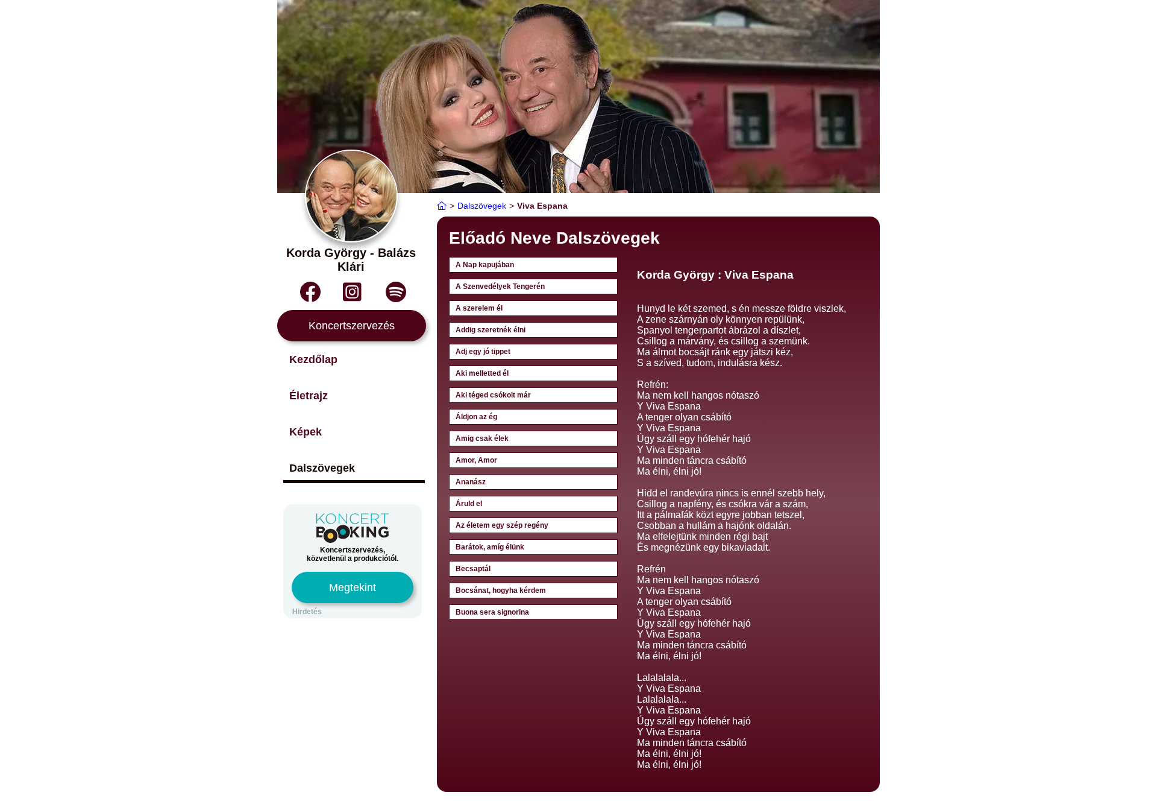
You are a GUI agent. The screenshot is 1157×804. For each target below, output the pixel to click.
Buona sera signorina (492, 612)
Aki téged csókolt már (493, 395)
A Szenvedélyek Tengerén (500, 286)
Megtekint (352, 587)
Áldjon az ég (476, 417)
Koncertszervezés (352, 326)
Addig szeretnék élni (490, 330)
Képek (305, 432)
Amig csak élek (482, 438)
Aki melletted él (482, 373)
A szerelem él (479, 308)
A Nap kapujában (485, 265)
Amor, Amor (476, 460)
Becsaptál (473, 569)
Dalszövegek (322, 468)
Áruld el (469, 503)
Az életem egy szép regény (502, 525)
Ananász (471, 482)
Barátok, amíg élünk (490, 547)
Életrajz (308, 396)
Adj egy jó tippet (483, 351)
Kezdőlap (313, 359)
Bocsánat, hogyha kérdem (501, 590)
